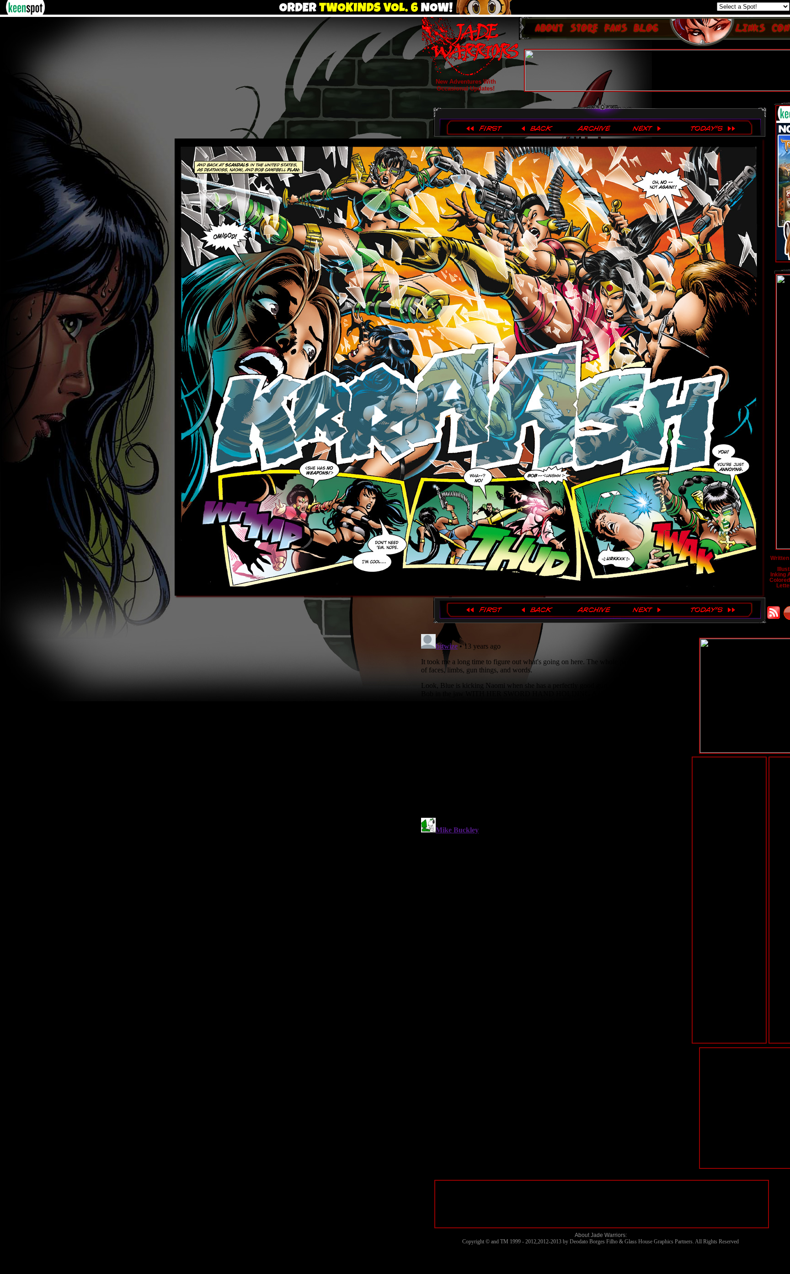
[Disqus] (554, 744)
